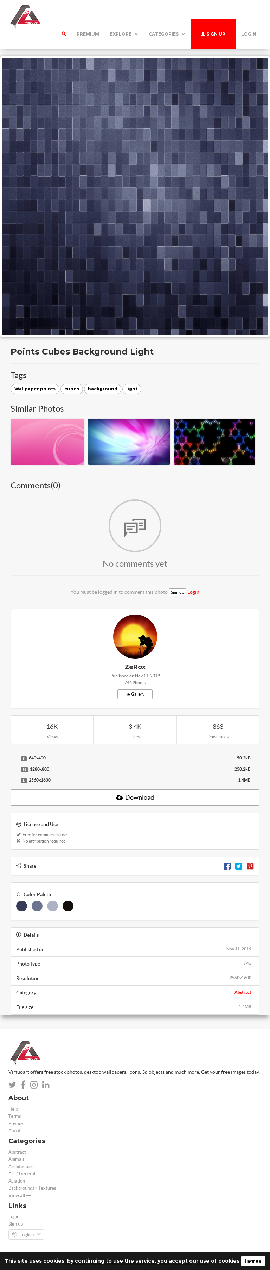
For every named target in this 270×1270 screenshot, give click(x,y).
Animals (16, 1159)
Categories (164, 34)
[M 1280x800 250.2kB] (14, 769)
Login (248, 34)
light (131, 389)
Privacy (16, 1123)
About (14, 1130)
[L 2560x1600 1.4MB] (14, 780)
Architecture (21, 1166)
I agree (253, 1261)
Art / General (21, 1173)
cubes (71, 389)
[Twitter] (238, 866)
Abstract (242, 992)
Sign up (215, 34)
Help (13, 1109)
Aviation (16, 1181)
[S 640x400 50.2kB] (14, 758)
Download (139, 797)
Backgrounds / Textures (32, 1188)
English (26, 1234)
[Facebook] (227, 866)
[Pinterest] (250, 866)
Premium (88, 34)
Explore (121, 34)
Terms (14, 1116)
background (102, 389)
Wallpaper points (35, 389)
